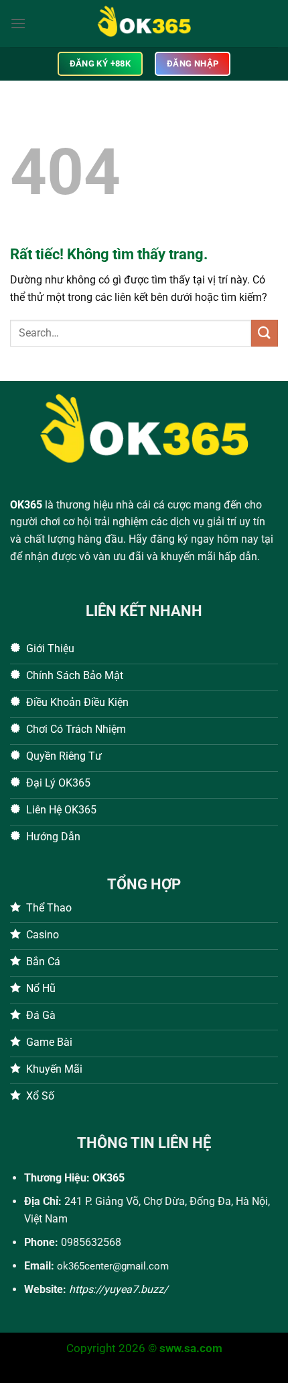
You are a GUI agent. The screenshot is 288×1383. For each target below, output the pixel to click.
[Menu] (18, 23)
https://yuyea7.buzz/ (118, 1289)
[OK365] (144, 23)
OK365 (26, 504)
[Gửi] (264, 333)
